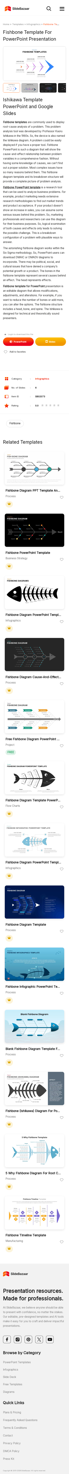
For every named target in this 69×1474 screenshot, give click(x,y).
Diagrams (9, 1392)
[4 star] (54, 405)
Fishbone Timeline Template (25, 1235)
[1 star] (42, 405)
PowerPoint (20, 341)
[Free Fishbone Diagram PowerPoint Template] (34, 717)
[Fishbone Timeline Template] (34, 1213)
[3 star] (50, 405)
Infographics (34, 24)
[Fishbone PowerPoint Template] (34, 531)
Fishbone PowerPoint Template (27, 553)
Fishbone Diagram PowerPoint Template (33, 615)
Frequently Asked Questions (20, 1420)
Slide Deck (9, 1377)
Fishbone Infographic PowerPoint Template (33, 986)
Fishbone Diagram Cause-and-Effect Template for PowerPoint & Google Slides (33, 677)
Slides (52, 341)
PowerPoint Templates (17, 1362)
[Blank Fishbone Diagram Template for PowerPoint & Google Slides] (34, 1027)
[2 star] (46, 405)
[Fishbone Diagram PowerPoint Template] (34, 593)
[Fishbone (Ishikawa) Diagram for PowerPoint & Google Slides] (34, 1089)
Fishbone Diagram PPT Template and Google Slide (33, 490)
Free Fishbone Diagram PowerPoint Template (33, 739)
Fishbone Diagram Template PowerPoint (33, 800)
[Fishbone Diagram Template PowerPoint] (34, 778)
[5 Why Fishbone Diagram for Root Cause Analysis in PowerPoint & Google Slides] (34, 1151)
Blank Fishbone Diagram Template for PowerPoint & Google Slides (33, 1049)
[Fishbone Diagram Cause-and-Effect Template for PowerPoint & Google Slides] (34, 655)
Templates (18, 24)
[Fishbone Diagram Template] (34, 902)
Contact (8, 1435)
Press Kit (8, 1459)
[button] (18, 64)
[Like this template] (62, 497)
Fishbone (15, 423)
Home (6, 24)
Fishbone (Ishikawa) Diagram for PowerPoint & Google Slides (33, 1111)
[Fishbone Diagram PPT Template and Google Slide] (34, 468)
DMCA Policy (11, 1451)
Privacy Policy (12, 1443)
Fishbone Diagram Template (25, 924)
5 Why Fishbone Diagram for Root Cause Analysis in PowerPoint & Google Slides (33, 1173)
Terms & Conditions (15, 1427)
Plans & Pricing (12, 1412)
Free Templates (12, 1384)
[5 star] (58, 405)
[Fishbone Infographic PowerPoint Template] (34, 965)
